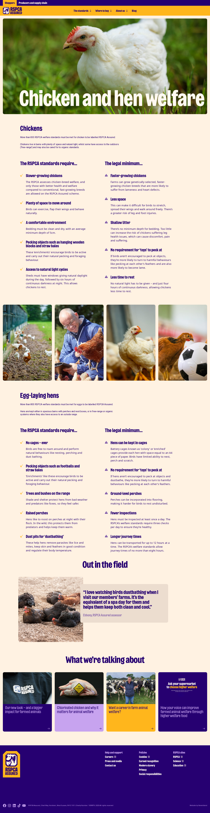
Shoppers (10, 3)
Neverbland (202, 805)
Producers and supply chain (33, 3)
